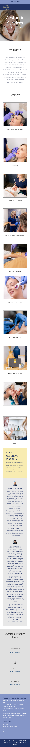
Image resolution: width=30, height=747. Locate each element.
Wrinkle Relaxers (15, 130)
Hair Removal (15, 271)
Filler (15, 165)
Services (5, 724)
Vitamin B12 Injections (15, 236)
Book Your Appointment (10, 726)
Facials (15, 408)
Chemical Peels (15, 200)
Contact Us (6, 730)
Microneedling (15, 302)
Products (15, 444)
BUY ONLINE (15, 652)
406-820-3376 (15, 2)
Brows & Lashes (15, 373)
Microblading (15, 338)
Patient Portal (7, 728)
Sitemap (5, 732)
